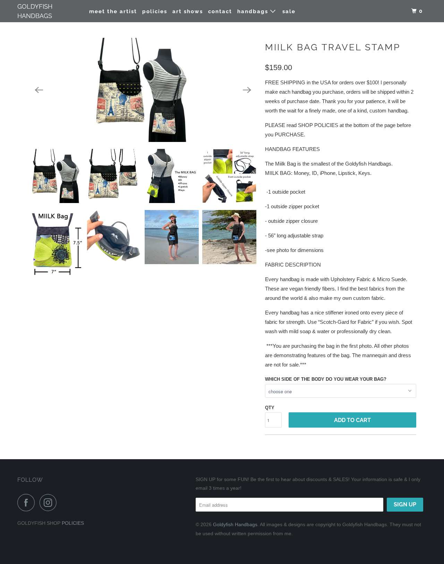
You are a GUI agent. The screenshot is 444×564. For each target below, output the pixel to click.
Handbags (253, 11)
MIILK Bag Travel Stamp (332, 47)
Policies (154, 11)
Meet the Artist (113, 11)
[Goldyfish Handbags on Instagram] (50, 502)
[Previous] (38, 90)
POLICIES (73, 523)
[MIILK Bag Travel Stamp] (143, 90)
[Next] (247, 90)
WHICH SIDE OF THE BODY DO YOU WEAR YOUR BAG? (325, 379)
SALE (289, 11)
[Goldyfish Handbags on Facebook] (27, 502)
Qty (269, 407)
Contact (220, 11)
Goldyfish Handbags (34, 11)
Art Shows (187, 11)
